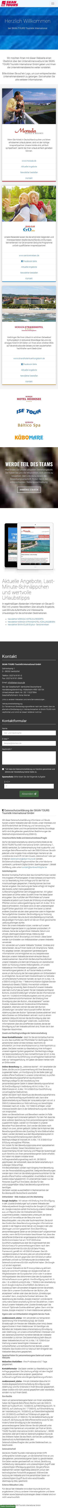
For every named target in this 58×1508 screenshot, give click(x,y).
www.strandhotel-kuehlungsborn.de (29, 358)
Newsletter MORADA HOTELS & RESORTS (25, 619)
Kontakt (29, 178)
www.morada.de (29, 161)
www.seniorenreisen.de (29, 255)
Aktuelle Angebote (29, 166)
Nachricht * (7, 749)
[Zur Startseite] (11, 3)
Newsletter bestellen (29, 172)
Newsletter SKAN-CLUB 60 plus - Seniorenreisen (28, 624)
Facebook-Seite (30, 261)
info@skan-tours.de (16, 682)
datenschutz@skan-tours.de (23, 859)
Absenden (28, 793)
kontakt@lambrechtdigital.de (34, 867)
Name (4, 728)
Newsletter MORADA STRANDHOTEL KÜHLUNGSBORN (31, 622)
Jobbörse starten (29, 489)
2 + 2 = (7, 782)
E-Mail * (5, 739)
